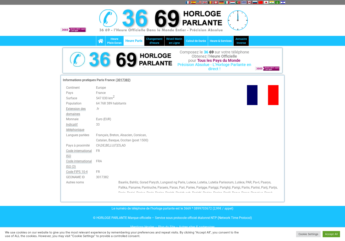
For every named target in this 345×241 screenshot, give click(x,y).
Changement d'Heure (154, 40)
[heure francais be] (210, 2)
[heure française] (187, 2)
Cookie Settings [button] (308, 234)
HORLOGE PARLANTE (111, 218)
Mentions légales (142, 227)
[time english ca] (249, 2)
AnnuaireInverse (241, 40)
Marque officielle (139, 218)
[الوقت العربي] (277, 2)
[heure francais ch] (215, 2)
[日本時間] (266, 2)
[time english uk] (204, 2)
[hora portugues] (238, 2)
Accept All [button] (331, 234)
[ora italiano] (227, 2)
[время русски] (255, 2)
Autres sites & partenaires (197, 227)
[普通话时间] (260, 2)
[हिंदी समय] (271, 2)
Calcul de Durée (196, 40)
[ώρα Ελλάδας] (243, 2)
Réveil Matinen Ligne (174, 40)
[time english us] (199, 2)
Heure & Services (221, 40)
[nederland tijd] (232, 2)
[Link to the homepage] (100, 41)
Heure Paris (133, 41)
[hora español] (193, 2)
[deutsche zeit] (221, 2)
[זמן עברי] (283, 2)
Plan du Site (167, 227)
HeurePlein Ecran (114, 40)
